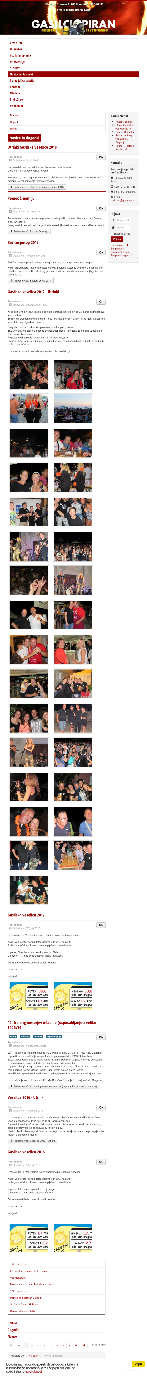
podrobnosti (34, 1371)
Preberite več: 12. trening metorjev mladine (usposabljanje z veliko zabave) (55, 1086)
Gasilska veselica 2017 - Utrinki (33, 291)
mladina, (38, 1036)
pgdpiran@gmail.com (78, 9)
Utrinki (13, 128)
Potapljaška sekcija (22, 81)
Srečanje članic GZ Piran (24, 1304)
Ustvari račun (118, 245)
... (51, 1345)
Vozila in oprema (20, 55)
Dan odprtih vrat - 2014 (22, 1311)
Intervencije (17, 62)
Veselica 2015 (18, 1277)
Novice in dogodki (21, 74)
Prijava (117, 239)
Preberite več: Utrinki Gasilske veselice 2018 (38, 187)
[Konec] (84, 1345)
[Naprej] (76, 1345)
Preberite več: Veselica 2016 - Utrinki (34, 1140)
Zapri (138, 1364)
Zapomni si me (122, 233)
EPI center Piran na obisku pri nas (29, 1271)
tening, (12, 1036)
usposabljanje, (54, 1036)
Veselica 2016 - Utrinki (26, 1097)
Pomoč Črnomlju (21, 198)
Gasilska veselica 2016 (26, 1151)
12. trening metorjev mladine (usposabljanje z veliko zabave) (52, 1024)
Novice (14, 115)
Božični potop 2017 (23, 242)
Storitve (15, 68)
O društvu (16, 49)
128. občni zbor (18, 1264)
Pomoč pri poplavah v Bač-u (26, 1297)
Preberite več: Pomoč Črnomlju (30, 231)
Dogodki (14, 122)
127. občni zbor (18, 1291)
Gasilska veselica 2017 (26, 915)
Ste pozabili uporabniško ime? (120, 250)
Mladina (15, 93)
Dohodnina (17, 106)
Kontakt (15, 87)
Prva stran (16, 43)
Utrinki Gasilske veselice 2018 (32, 147)
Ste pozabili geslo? (121, 255)
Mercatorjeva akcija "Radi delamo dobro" (32, 1284)
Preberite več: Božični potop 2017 (32, 280)
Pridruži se (16, 99)
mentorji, (25, 1036)
